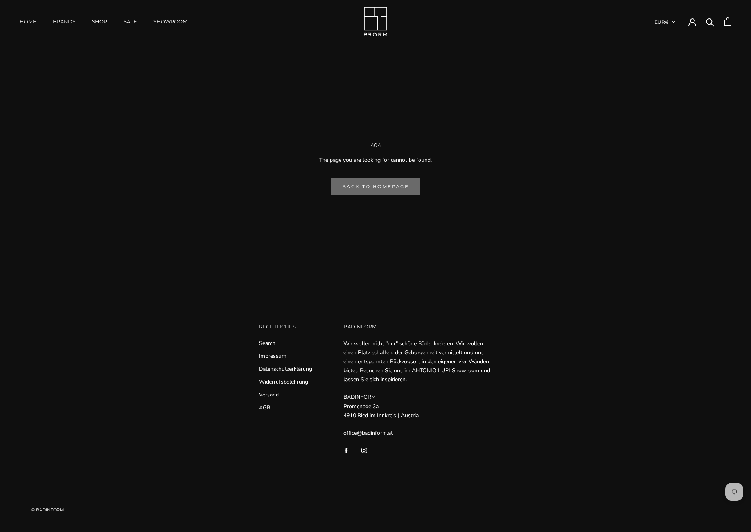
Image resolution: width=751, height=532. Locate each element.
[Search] (710, 22)
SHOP (99, 21)
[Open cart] (727, 21)
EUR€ (661, 22)
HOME (28, 21)
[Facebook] (346, 449)
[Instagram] (364, 449)
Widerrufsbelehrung (283, 382)
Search (267, 343)
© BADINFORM (47, 509)
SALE (130, 21)
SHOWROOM (170, 21)
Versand (269, 394)
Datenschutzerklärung (285, 369)
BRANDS (64, 21)
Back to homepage (375, 186)
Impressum (272, 356)
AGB (264, 407)
